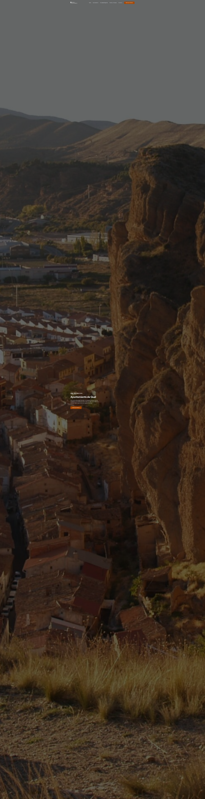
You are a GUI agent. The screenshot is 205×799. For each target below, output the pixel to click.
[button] (129, 3)
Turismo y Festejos (113, 2)
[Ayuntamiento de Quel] (74, 2)
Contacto (120, 2)
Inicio (90, 2)
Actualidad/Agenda (104, 2)
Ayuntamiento (95, 2)
